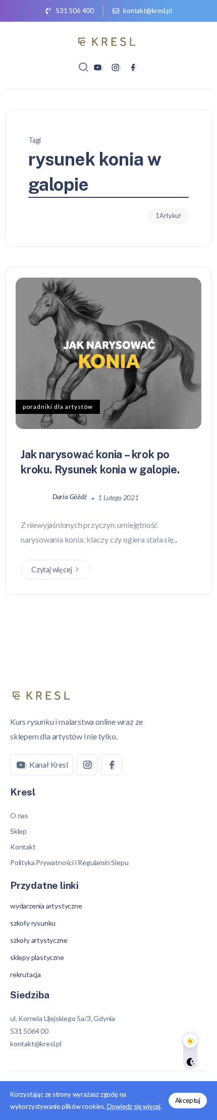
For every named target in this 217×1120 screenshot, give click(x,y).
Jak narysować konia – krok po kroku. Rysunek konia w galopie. (100, 462)
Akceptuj (187, 1100)
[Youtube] (97, 67)
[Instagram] (115, 67)
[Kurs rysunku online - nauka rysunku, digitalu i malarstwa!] (108, 40)
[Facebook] (133, 67)
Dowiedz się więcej (133, 1106)
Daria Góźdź (70, 497)
